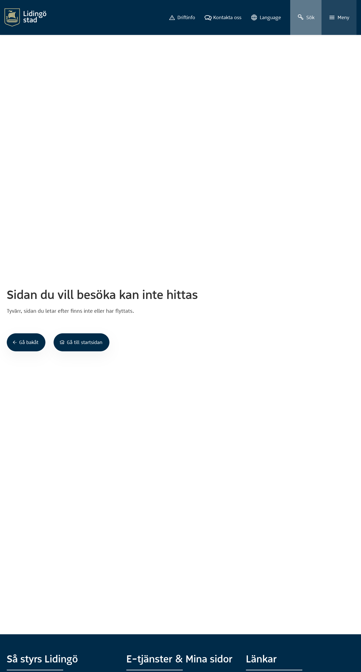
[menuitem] (182, 17)
